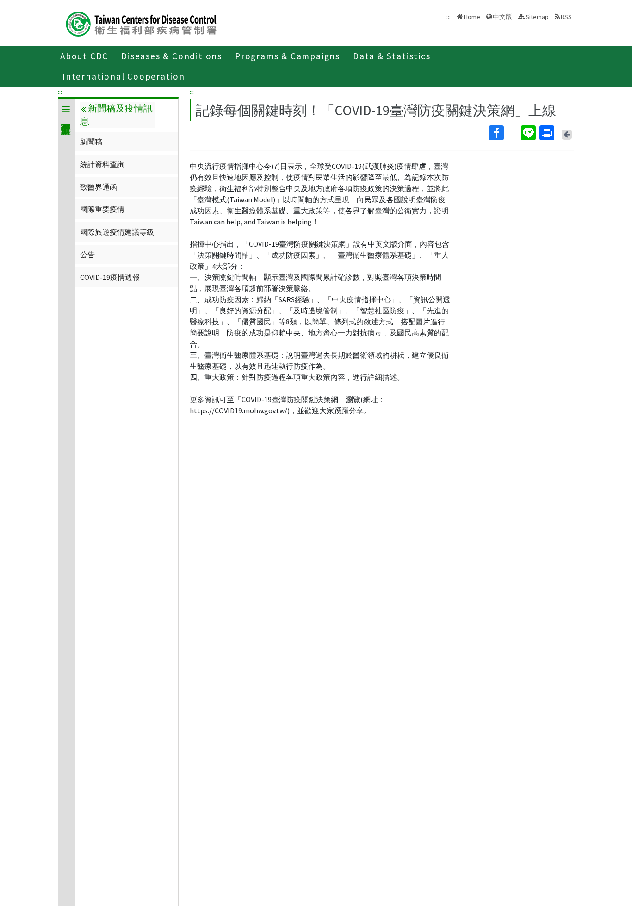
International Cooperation (123, 76)
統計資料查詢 (102, 164)
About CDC (84, 56)
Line (529, 132)
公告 (87, 254)
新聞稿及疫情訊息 (116, 114)
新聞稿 (91, 141)
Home (472, 16)
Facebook (504, 132)
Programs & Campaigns (287, 56)
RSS (566, 16)
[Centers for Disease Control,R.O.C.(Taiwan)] (141, 23)
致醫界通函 (98, 187)
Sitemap (537, 16)
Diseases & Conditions (171, 56)
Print (548, 132)
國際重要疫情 (102, 209)
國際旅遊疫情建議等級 (117, 231)
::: (60, 91)
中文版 (502, 16)
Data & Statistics (392, 56)
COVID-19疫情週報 (110, 277)
